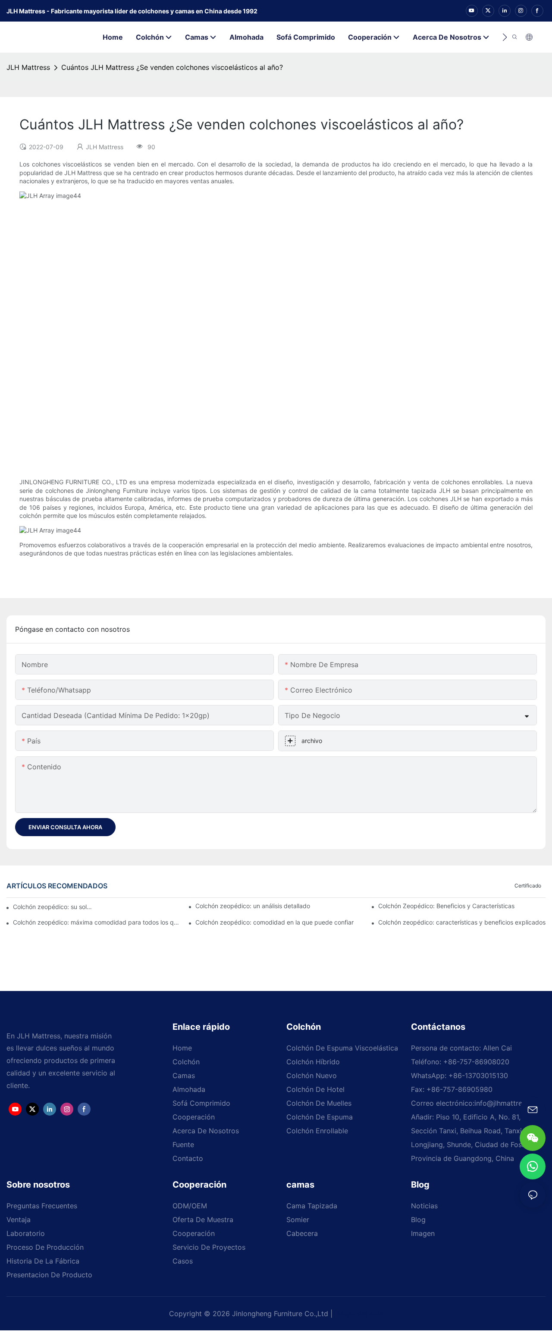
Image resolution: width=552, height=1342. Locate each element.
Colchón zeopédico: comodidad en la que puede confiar (274, 922)
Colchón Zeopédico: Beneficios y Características (446, 905)
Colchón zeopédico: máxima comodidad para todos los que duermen (96, 922)
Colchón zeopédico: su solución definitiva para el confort (53, 906)
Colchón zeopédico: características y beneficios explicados (462, 922)
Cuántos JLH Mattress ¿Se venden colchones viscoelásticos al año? (172, 67)
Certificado (527, 885)
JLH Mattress (28, 67)
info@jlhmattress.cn (506, 1103)
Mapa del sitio (359, 1313)
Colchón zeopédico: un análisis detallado (252, 905)
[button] (504, 37)
